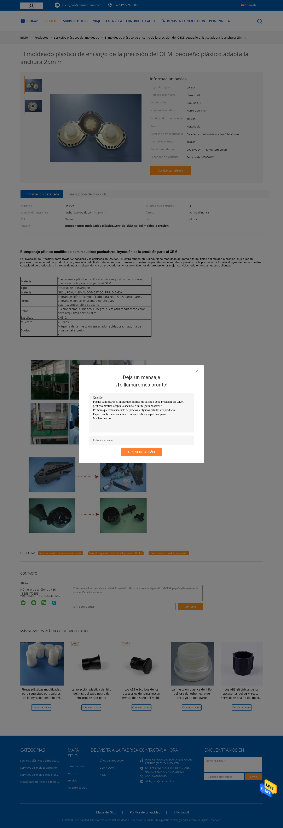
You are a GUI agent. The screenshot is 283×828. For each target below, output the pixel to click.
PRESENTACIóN (141, 452)
